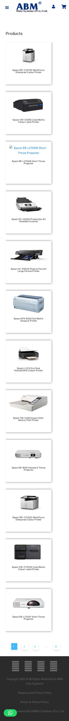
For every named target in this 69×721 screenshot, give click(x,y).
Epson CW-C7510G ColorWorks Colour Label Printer (28, 568)
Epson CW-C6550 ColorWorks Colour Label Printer (29, 120)
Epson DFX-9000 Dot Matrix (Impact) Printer (28, 319)
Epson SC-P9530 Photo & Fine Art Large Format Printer (28, 269)
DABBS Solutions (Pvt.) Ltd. (48, 711)
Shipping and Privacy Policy (35, 692)
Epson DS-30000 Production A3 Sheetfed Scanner (29, 220)
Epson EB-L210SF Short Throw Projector (29, 617)
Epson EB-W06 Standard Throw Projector (28, 468)
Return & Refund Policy (34, 702)
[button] (7, 7)
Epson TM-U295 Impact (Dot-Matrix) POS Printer (28, 419)
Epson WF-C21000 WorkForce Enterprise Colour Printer (29, 518)
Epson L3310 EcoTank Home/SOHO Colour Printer (28, 369)
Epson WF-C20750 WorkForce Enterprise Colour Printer (29, 71)
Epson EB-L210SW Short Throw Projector (28, 162)
